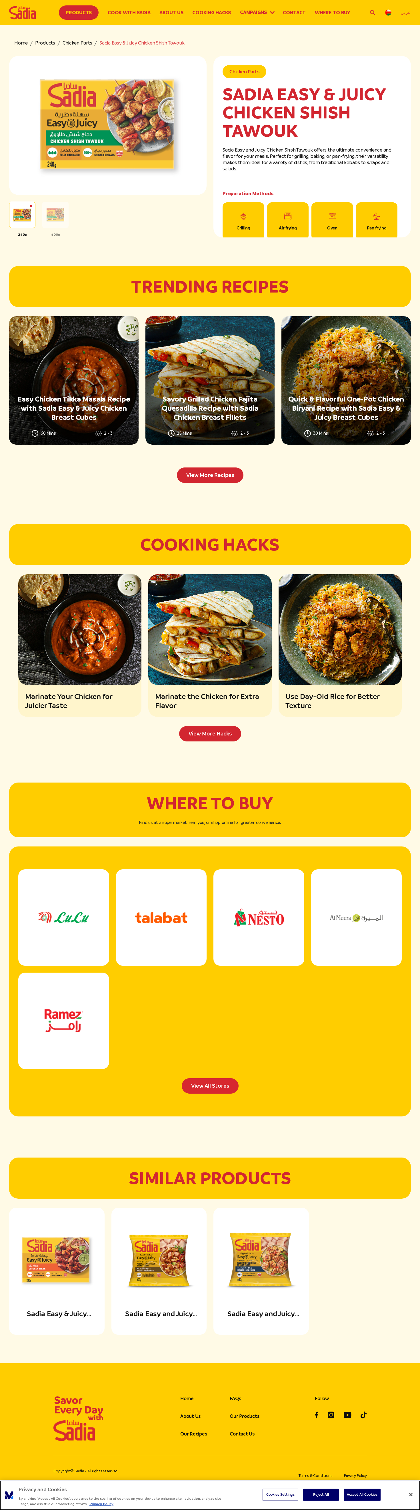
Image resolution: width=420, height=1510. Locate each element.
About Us (171, 12)
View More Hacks (210, 733)
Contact (294, 12)
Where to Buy (332, 12)
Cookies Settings (280, 1494)
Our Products (244, 1416)
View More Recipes (210, 475)
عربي (406, 12)
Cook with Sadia (129, 12)
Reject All (321, 1494)
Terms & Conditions (316, 1475)
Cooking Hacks (211, 12)
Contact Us (242, 1434)
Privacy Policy (355, 1475)
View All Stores (210, 1085)
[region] (210, 1495)
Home (21, 43)
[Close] (411, 1494)
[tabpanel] (210, 399)
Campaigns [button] (253, 12)
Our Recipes (193, 1434)
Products (79, 12)
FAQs (235, 1398)
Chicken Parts (77, 43)
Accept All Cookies (362, 1494)
